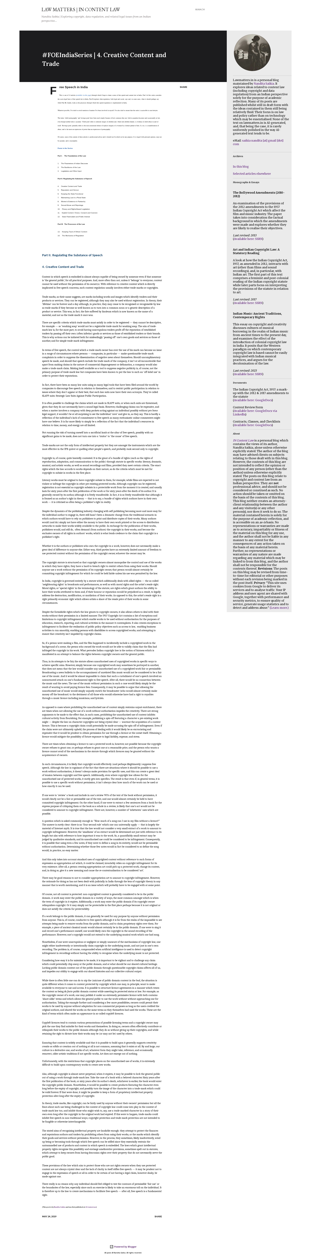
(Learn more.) (279, 608)
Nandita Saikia (59, 1207)
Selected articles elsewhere (252, 174)
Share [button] (183, 87)
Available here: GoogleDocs (253, 400)
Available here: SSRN (248, 239)
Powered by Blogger (125, 1246)
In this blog (241, 166)
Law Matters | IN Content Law (80, 9)
